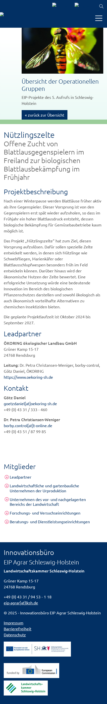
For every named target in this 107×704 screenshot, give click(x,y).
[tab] (53, 477)
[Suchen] (101, 6)
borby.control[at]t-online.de (28, 425)
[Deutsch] (61, 6)
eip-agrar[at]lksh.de (21, 602)
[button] (53, 477)
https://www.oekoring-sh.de (28, 376)
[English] (83, 6)
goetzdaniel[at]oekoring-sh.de (30, 403)
